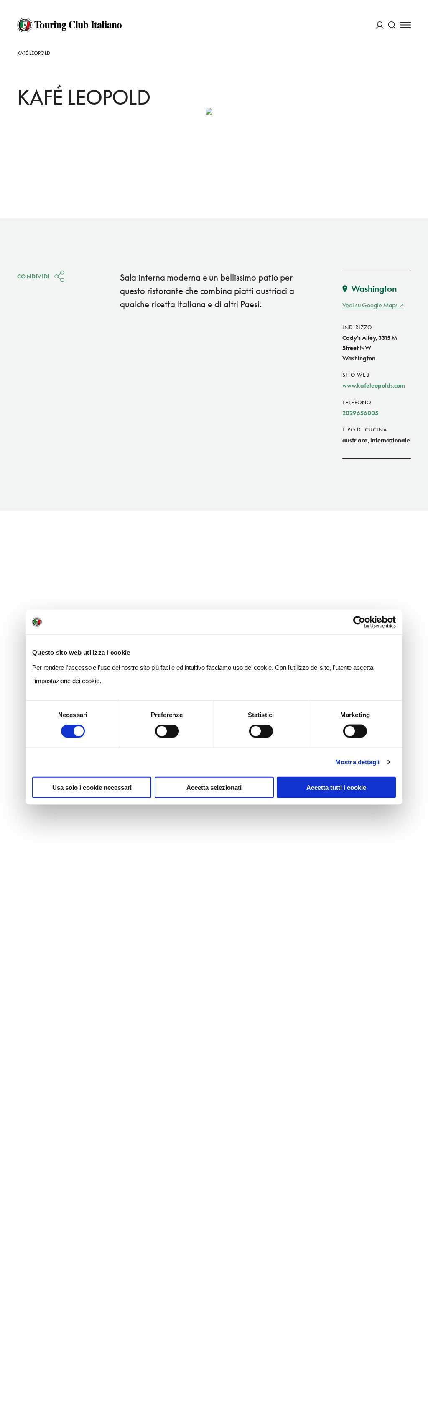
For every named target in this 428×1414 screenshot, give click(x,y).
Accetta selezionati (214, 787)
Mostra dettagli (357, 762)
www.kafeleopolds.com (373, 385)
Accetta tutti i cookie (336, 787)
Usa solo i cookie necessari (92, 787)
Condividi (33, 276)
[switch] (167, 731)
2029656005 (360, 412)
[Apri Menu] (405, 25)
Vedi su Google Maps (370, 305)
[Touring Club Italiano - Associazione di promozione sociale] (69, 25)
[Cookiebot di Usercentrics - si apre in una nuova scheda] (359, 622)
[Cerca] (392, 25)
